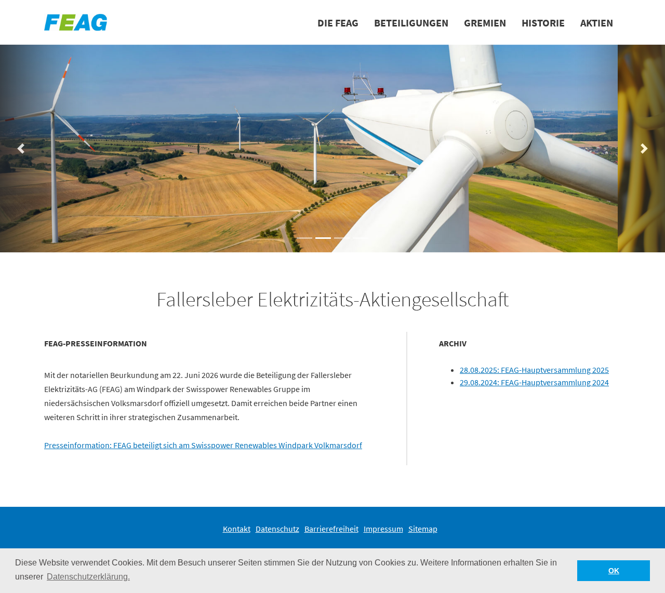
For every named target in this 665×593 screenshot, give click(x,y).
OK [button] (613, 571)
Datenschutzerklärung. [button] (88, 576)
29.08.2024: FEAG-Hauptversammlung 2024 (534, 382)
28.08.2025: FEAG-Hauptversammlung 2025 (534, 370)
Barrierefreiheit (331, 528)
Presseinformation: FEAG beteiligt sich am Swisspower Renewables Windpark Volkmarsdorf (203, 445)
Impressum (383, 528)
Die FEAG (337, 22)
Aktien (596, 22)
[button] (304, 238)
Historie (543, 22)
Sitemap (422, 528)
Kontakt (236, 528)
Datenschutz (277, 528)
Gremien (485, 22)
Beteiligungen (411, 22)
